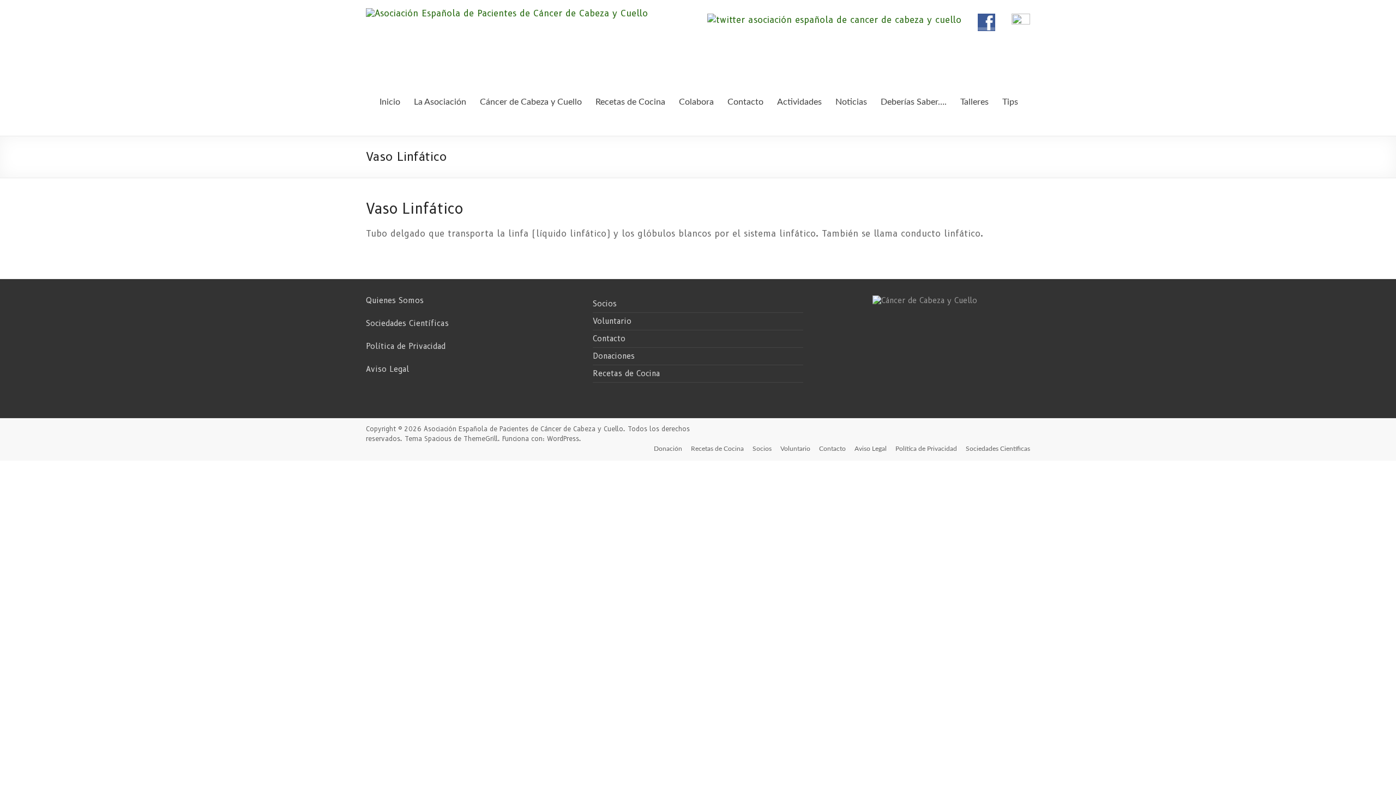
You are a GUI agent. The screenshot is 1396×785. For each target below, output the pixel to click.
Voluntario (612, 321)
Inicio (390, 102)
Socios (605, 304)
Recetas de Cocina (626, 373)
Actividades (799, 102)
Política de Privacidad (406, 346)
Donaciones (614, 356)
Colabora (696, 102)
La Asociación (440, 102)
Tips (1010, 102)
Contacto (609, 338)
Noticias (851, 102)
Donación (668, 448)
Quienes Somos (395, 300)
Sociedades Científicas (407, 323)
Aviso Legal (387, 369)
